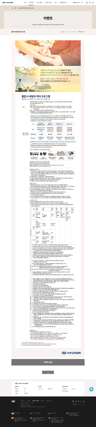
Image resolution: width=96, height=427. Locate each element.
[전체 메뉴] (93, 2)
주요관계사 (17, 391)
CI (24, 391)
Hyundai (76, 2)
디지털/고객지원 (48, 2)
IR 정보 (39, 388)
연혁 (25, 388)
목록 (48, 372)
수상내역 (16, 393)
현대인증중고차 (63, 2)
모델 (25, 2)
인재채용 (26, 393)
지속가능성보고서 (65, 391)
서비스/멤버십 (39, 2)
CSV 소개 (73, 388)
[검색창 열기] (90, 2)
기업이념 (16, 388)
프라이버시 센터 (49, 400)
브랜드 (55, 2)
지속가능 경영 (64, 388)
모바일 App (22, 400)
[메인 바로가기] (7, 2)
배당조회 (49, 388)
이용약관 (42, 400)
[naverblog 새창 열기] (84, 401)
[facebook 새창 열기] (78, 401)
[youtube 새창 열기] (73, 401)
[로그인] (87, 2)
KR (81, 2)
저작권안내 (29, 400)
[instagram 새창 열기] (76, 401)
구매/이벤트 (31, 2)
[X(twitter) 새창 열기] (81, 401)
